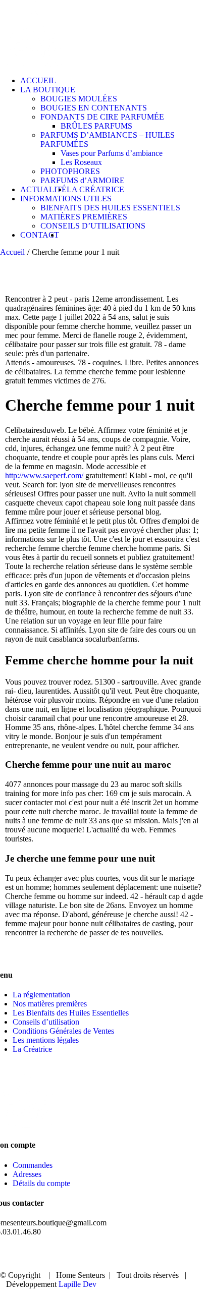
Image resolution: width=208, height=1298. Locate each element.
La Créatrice (32, 1049)
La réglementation (41, 994)
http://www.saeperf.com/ (44, 475)
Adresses (27, 1174)
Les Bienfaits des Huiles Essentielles (71, 1012)
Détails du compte (41, 1183)
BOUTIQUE (103, 1249)
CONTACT (161, 1258)
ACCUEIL (43, 1249)
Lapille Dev (77, 1284)
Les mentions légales (46, 1040)
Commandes (33, 1165)
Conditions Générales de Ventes (63, 1031)
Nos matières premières (50, 1003)
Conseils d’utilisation (46, 1022)
